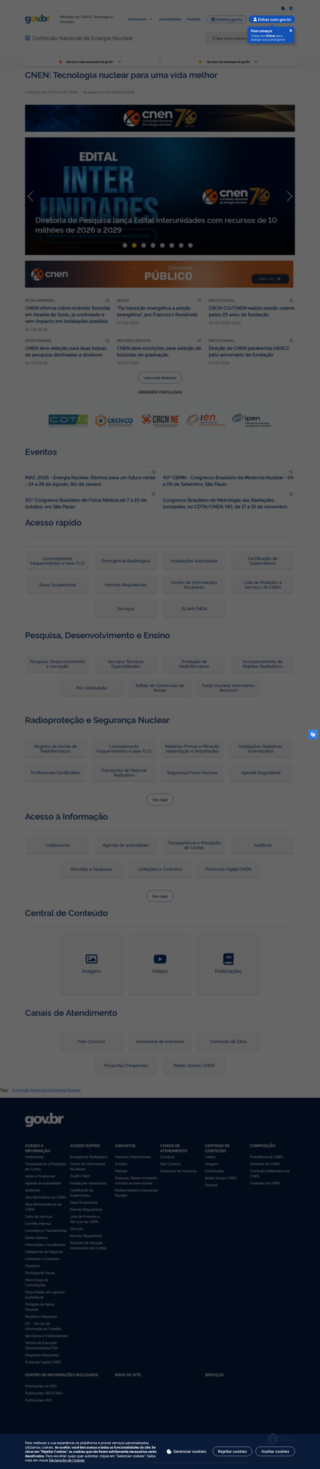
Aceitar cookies (275, 1451)
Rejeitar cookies (232, 1451)
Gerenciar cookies (189, 1451)
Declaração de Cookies (67, 1460)
